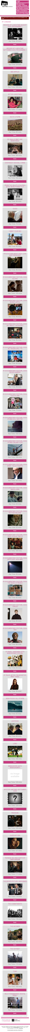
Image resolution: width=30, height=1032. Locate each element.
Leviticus (15, 721)
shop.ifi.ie (21, 1028)
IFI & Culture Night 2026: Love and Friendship (15, 254)
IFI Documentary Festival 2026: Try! (15, 629)
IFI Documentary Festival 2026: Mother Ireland (15, 512)
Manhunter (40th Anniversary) (15, 767)
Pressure (15, 813)
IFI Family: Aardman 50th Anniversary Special (15, 652)
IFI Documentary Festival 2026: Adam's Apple (15, 301)
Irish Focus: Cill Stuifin (15, 699)
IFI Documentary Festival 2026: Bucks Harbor (15, 371)
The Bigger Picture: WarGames (15, 881)
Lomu (15, 744)
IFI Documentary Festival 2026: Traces (15, 605)
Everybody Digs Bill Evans (15, 163)
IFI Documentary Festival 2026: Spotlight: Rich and (15, 559)
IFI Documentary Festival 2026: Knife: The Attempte (15, 465)
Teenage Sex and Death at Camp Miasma (15, 858)
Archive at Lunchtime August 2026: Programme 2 (15, 26)
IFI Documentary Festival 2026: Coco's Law (15, 395)
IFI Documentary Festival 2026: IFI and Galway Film (15, 442)
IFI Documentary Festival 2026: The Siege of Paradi (15, 582)
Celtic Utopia (15, 117)
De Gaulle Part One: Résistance (15, 140)
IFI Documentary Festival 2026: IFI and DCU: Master (15, 418)
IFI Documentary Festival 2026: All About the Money (15, 324)
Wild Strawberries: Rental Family (15, 994)
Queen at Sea (15, 835)
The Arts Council (6, 1020)
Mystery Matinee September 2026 (15, 790)
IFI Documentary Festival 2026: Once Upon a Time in (15, 535)
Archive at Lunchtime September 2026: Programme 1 (15, 49)
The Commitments (15, 904)
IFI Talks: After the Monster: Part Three (15, 676)
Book (14, 44)
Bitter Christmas (15, 94)
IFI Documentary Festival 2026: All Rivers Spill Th (15, 348)
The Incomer (15, 926)
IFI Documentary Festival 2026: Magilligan (15, 488)
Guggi (15, 209)
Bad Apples (15, 72)
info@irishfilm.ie (16, 1027)
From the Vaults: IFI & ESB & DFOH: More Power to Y (15, 186)
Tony (15, 971)
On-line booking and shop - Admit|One (15, 1030)
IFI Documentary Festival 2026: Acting (15, 278)
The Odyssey (15, 949)
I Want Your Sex (15, 231)
